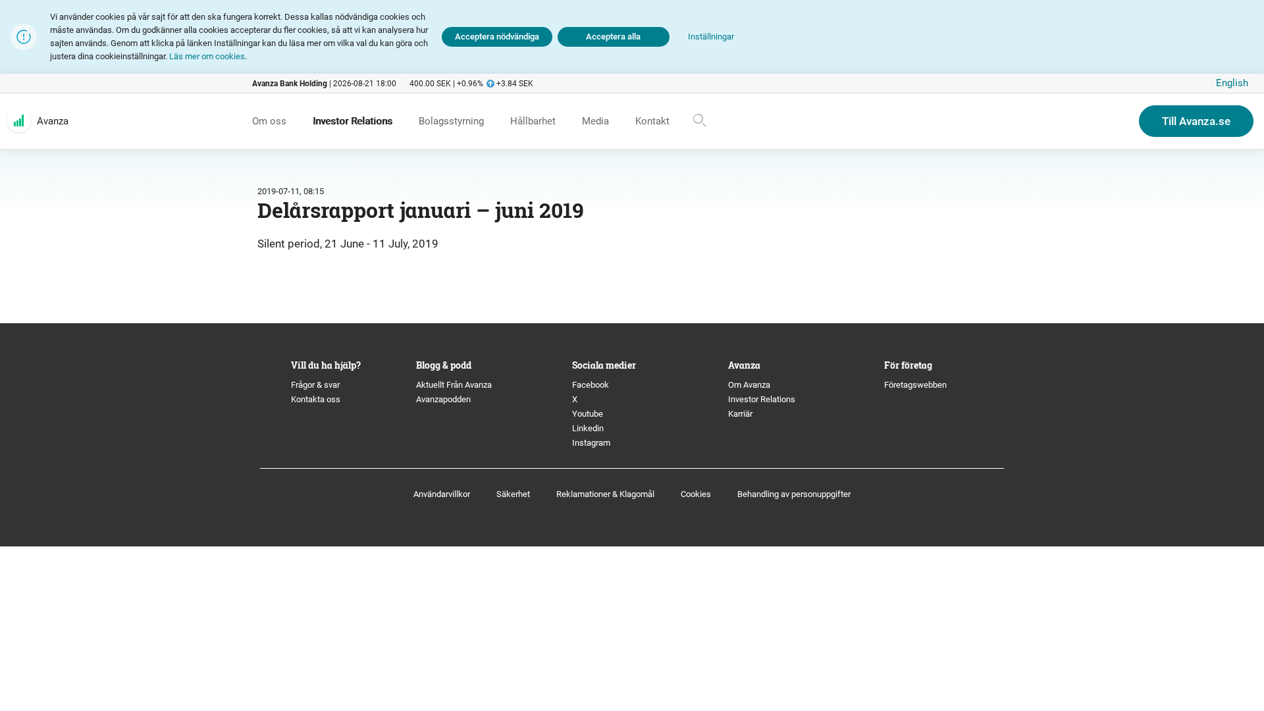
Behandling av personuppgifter (794, 494)
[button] (711, 37)
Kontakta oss (315, 399)
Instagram (591, 443)
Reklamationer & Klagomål (605, 494)
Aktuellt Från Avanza (454, 385)
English (1232, 83)
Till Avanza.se (1196, 121)
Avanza (52, 121)
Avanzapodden (443, 399)
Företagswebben (916, 385)
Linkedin (588, 428)
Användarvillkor (441, 494)
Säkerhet (513, 494)
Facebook (590, 385)
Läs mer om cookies (207, 56)
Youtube (587, 414)
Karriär (740, 414)
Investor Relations (761, 399)
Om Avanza (749, 385)
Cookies (696, 494)
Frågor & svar (315, 385)
